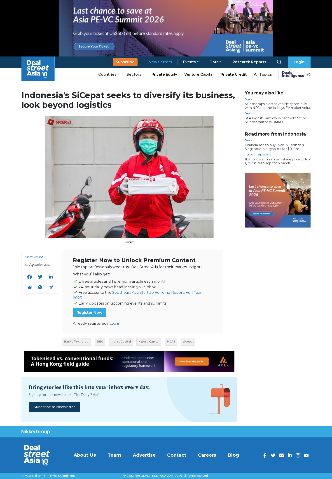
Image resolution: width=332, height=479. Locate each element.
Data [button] (214, 62)
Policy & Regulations (258, 154)
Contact (176, 455)
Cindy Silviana (34, 256)
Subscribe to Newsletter (54, 407)
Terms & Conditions (61, 475)
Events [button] (189, 62)
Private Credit (234, 74)
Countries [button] (107, 74)
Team (114, 455)
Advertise (144, 455)
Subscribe (125, 62)
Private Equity (164, 74)
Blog (233, 455)
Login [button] (299, 62)
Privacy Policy (31, 475)
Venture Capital (198, 74)
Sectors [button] (133, 74)
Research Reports (249, 62)
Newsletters (160, 62)
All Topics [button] (263, 74)
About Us (85, 455)
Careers (207, 455)
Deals (248, 99)
